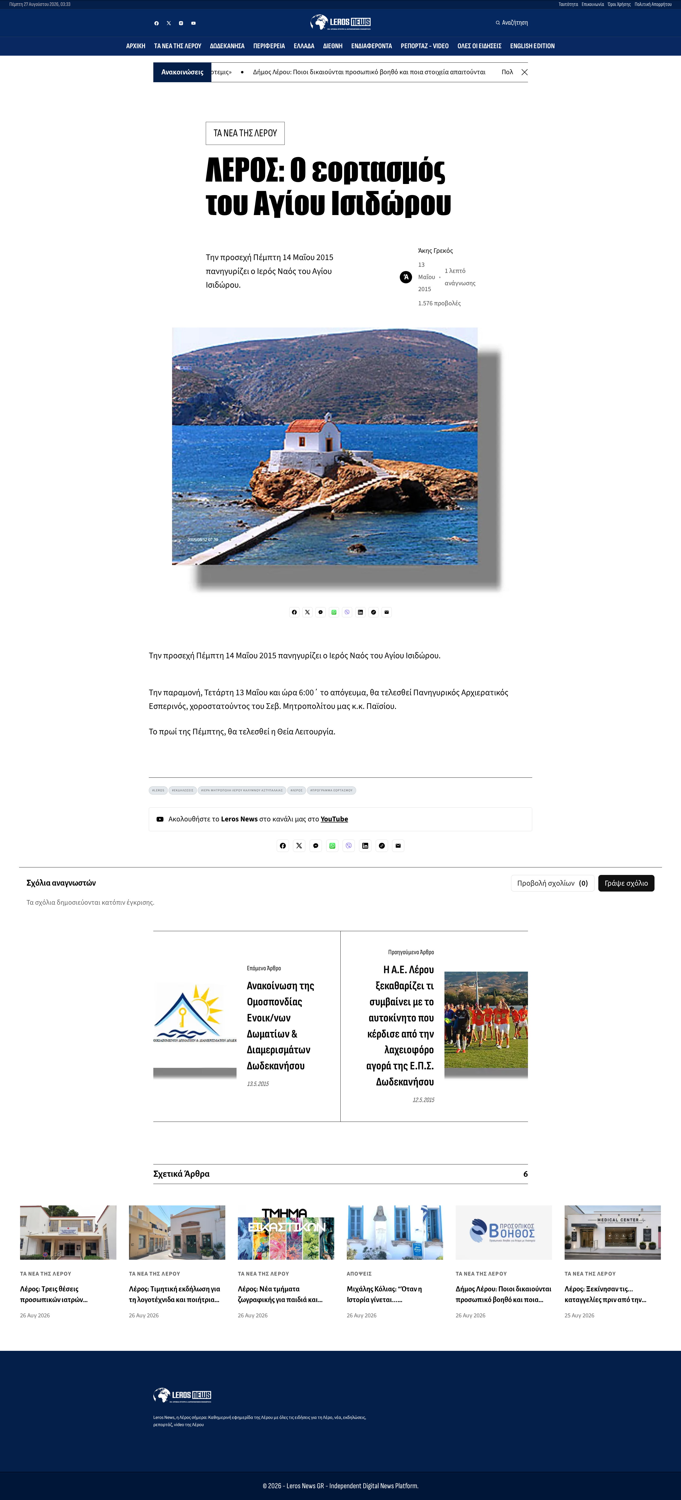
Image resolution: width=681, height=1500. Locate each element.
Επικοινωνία (593, 4)
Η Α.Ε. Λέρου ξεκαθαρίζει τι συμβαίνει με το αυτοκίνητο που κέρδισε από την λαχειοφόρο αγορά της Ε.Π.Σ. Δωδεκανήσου (400, 1026)
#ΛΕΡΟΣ (297, 790)
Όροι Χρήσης (619, 4)
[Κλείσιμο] (525, 72)
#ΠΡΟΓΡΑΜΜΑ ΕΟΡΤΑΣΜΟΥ (331, 790)
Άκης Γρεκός (435, 250)
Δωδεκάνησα (227, 46)
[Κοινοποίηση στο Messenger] (320, 612)
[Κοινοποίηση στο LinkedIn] (360, 612)
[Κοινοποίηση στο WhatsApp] (334, 612)
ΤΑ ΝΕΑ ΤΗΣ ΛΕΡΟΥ (245, 133)
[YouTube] (193, 23)
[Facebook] (156, 23)
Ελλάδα (304, 46)
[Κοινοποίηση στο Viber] (347, 612)
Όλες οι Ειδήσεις (479, 46)
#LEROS (158, 790)
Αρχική (136, 46)
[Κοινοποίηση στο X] (307, 612)
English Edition (532, 46)
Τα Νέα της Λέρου (177, 46)
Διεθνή (333, 46)
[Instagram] (181, 23)
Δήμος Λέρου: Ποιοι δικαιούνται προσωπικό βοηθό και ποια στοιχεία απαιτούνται (294, 72)
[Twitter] (169, 23)
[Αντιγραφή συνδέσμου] (373, 612)
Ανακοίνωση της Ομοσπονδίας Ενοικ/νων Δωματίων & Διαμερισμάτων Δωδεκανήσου (280, 1026)
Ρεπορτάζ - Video (425, 46)
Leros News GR (305, 1486)
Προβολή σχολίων (552, 883)
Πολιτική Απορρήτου (653, 4)
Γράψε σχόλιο (626, 883)
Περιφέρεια (269, 46)
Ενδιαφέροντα (371, 46)
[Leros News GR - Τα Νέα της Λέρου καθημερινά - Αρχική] (340, 22)
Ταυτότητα (568, 4)
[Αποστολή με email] (387, 612)
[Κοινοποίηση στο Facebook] (294, 612)
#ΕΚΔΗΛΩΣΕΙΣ (182, 790)
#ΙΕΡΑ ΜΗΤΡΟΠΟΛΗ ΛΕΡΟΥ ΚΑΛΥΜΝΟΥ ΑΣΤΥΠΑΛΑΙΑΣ (242, 790)
